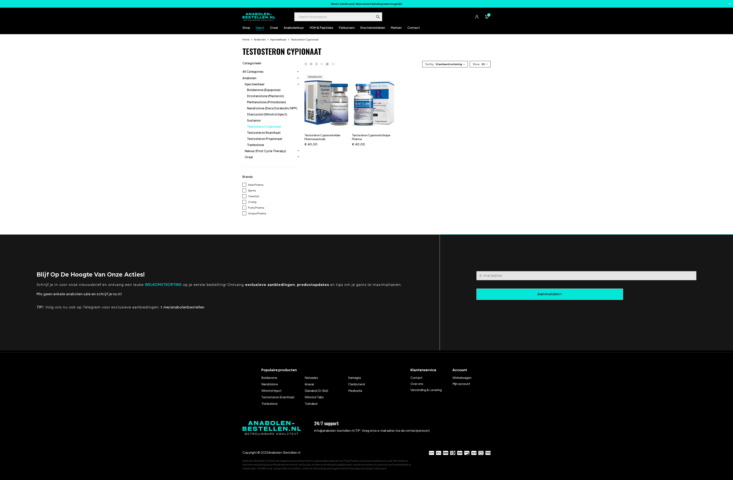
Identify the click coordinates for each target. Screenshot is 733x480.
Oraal (249, 157)
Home (245, 39)
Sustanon (254, 120)
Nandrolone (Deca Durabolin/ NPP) (272, 108)
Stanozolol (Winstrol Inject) (267, 114)
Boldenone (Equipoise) (263, 90)
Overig (252, 201)
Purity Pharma (256, 207)
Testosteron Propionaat (264, 139)
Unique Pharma (257, 213)
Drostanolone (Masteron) (265, 96)
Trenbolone (255, 145)
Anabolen (260, 39)
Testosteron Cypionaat (264, 126)
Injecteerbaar (278, 39)
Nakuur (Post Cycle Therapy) (265, 151)
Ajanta (252, 190)
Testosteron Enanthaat (264, 133)
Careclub (253, 196)
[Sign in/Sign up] (477, 17)
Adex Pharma (255, 184)
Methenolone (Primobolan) (266, 102)
